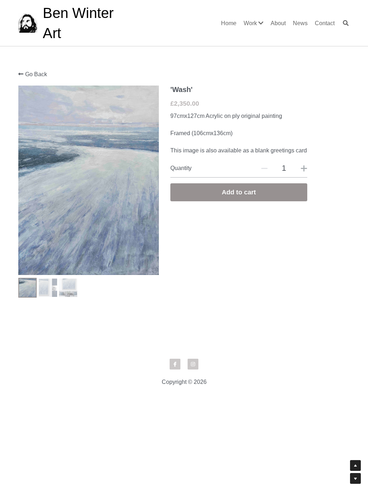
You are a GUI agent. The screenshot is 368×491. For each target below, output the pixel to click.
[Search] (346, 23)
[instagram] (193, 385)
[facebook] (175, 385)
